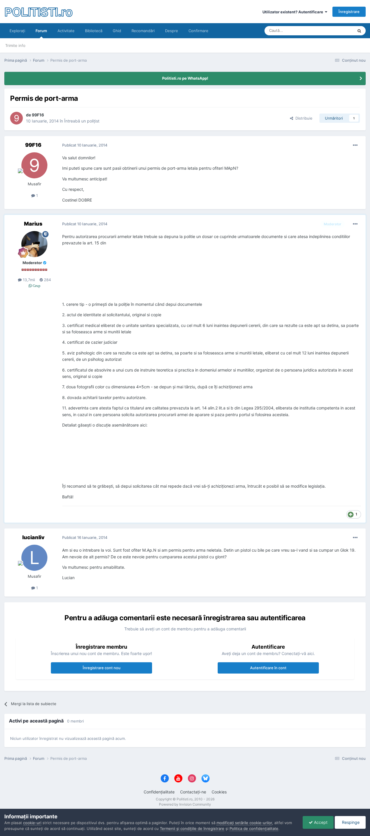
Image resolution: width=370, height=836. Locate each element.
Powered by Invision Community (185, 804)
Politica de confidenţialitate (254, 828)
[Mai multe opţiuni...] (355, 145)
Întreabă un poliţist (81, 120)
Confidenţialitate (159, 791)
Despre (171, 30)
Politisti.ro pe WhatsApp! (185, 78)
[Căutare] (359, 30)
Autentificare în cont (268, 667)
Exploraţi (17, 30)
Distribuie (302, 118)
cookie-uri (32, 822)
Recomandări (143, 30)
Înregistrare (349, 11)
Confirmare (198, 30)
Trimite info (15, 45)
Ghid (117, 30)
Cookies (219, 791)
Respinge (350, 822)
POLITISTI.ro (38, 11)
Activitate (66, 30)
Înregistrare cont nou (102, 667)
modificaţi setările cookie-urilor (244, 822)
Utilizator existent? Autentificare (293, 12)
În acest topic (334, 30)
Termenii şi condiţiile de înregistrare (192, 828)
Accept (320, 822)
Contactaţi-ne (193, 791)
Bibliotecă (93, 30)
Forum (41, 30)
